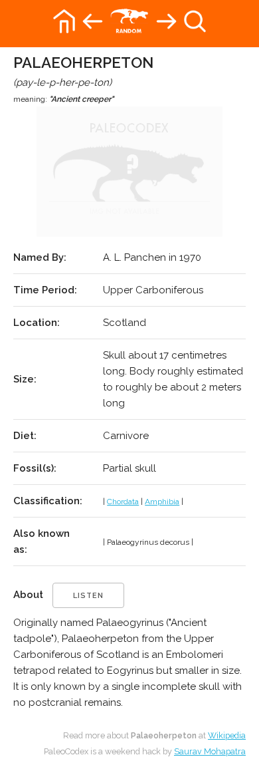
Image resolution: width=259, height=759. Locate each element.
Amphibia (162, 501)
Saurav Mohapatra (210, 751)
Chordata (123, 501)
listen (88, 595)
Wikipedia (227, 735)
